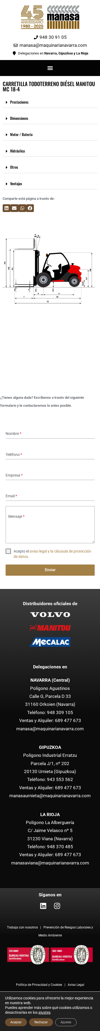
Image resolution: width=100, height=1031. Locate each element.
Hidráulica (17, 151)
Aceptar (16, 1022)
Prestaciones (19, 102)
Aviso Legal (76, 985)
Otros (14, 167)
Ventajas (16, 183)
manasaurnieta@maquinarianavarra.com (50, 795)
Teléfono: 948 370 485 (50, 846)
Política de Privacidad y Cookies (39, 985)
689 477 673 (68, 720)
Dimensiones (19, 118)
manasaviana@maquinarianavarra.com (50, 862)
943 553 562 (60, 779)
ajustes (44, 1012)
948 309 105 (60, 712)
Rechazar (41, 1022)
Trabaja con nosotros (23, 927)
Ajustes (66, 1022)
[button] (50, 68)
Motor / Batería (21, 134)
